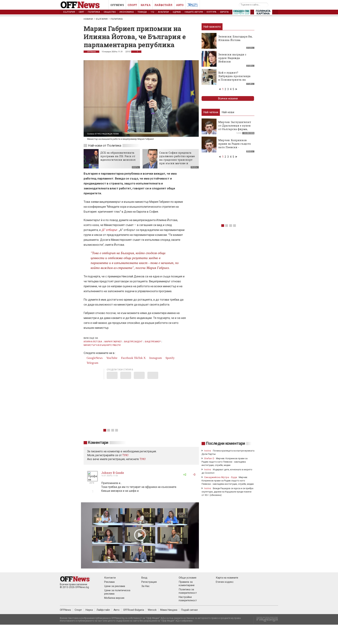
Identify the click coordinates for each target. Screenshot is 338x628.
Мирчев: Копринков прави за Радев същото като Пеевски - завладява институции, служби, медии (235, 147)
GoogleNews (94, 357)
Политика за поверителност (188, 591)
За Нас (145, 586)
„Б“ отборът (109, 230)
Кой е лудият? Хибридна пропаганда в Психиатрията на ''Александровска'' (234, 78)
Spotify (170, 357)
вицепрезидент (133, 341)
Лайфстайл (163, 5)
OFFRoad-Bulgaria (133, 609)
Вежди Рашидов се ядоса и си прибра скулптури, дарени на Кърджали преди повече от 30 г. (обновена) (227, 491)
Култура (211, 12)
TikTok (138, 357)
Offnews (117, 5)
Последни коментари (225, 443)
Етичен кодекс (225, 581)
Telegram (92, 362)
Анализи (163, 12)
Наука (146, 5)
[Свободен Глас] (241, 13)
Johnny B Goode (112, 473)
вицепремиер (153, 341)
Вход (144, 577)
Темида (142, 12)
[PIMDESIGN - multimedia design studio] (265, 620)
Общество (110, 12)
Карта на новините (227, 577)
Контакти (110, 577)
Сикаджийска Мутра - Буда (220, 477)
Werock (152, 609)
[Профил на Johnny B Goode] (92, 480)
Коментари (98, 442)
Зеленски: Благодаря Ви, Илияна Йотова (235, 38)
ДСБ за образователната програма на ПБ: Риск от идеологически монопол (118, 156)
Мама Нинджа (168, 609)
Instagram (155, 357)
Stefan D (209, 458)
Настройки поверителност (188, 598)
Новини (88, 19)
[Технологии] (193, 5)
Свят (81, 12)
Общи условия (187, 577)
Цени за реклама (114, 586)
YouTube (111, 357)
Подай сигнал (189, 609)
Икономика (127, 12)
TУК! (125, 455)
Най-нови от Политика (104, 145)
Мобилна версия (114, 597)
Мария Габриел (113, 341)
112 (152, 12)
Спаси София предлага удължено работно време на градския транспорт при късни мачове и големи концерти (177, 159)
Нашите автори (194, 12)
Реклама (109, 581)
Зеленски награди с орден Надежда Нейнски (232, 58)
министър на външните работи (102, 345)
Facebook (126, 357)
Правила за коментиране (187, 583)
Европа (224, 12)
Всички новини (228, 98)
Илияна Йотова (93, 341)
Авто (180, 5)
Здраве (177, 12)
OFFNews (91, 52)
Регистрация (149, 581)
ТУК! (143, 459)
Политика (94, 12)
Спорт (132, 5)
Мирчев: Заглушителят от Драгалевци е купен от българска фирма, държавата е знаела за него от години (234, 129)
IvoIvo (207, 450)
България (69, 12)
